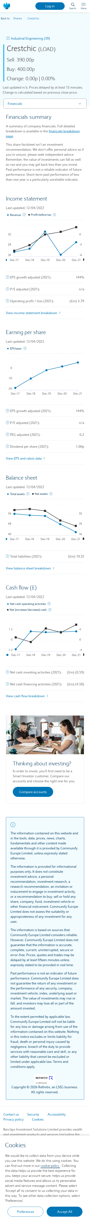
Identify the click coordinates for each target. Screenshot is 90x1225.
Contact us (11, 1114)
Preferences (25, 1212)
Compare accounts (33, 792)
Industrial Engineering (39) (30, 38)
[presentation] (7, 277)
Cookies (38, 1119)
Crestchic (33, 18)
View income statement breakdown (32, 313)
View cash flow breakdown (26, 696)
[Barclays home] (7, 6)
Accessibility (57, 1114)
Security (33, 1114)
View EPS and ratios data (24, 458)
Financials (15, 104)
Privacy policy (13, 1119)
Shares (17, 18)
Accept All (64, 1212)
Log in (49, 6)
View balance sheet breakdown (29, 568)
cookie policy (50, 1166)
